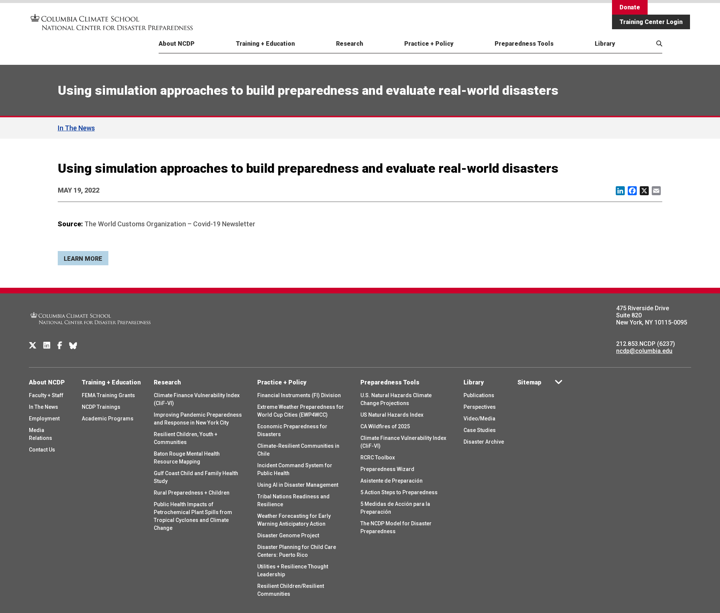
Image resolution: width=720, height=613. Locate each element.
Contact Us (42, 450)
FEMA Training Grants (108, 395)
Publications (479, 395)
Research (349, 43)
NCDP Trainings (101, 407)
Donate (630, 7)
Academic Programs (108, 419)
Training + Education (265, 43)
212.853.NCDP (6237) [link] (645, 343)
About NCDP (177, 43)
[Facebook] (59, 345)
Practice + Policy (428, 43)
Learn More (83, 258)
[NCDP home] (91, 329)
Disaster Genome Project (288, 535)
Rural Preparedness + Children (192, 493)
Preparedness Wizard (387, 469)
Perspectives (480, 407)
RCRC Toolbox (377, 457)
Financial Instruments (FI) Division (299, 395)
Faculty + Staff (46, 395)
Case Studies (480, 430)
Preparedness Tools (524, 43)
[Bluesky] (73, 345)
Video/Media (479, 419)
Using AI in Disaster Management (297, 485)
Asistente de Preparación (391, 481)
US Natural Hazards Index (391, 415)
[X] (32, 345)
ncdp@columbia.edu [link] (644, 350)
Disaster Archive (484, 442)
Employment (44, 419)
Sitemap (530, 382)
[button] (640, 52)
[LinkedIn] (47, 345)
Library (605, 43)
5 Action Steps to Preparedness (399, 492)
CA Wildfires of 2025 (385, 426)
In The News (76, 128)
